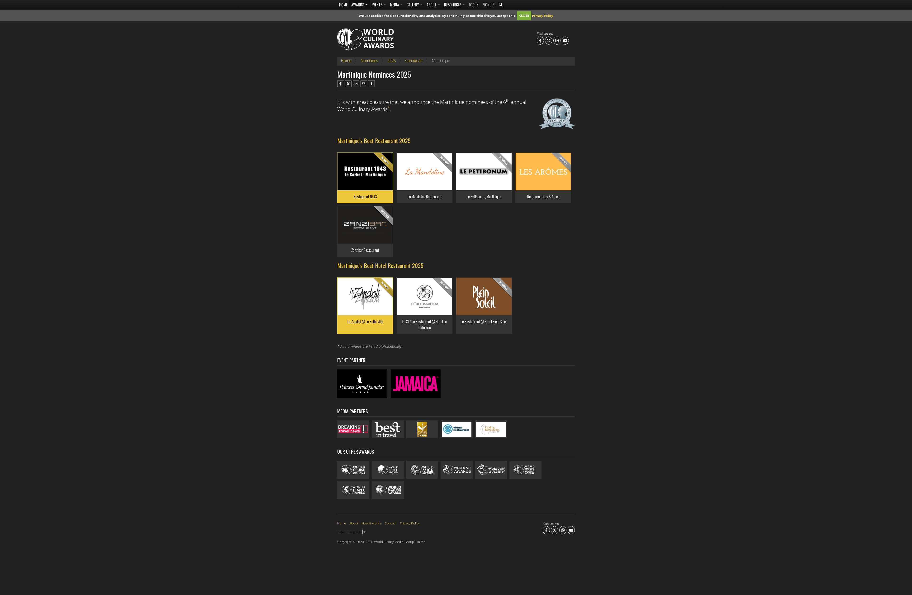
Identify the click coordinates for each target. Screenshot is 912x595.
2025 (391, 60)
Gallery (413, 5)
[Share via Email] (364, 84)
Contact (391, 523)
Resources (453, 5)
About (432, 5)
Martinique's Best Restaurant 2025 (373, 140)
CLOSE (524, 15)
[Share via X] (348, 84)
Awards (358, 5)
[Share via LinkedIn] (356, 84)
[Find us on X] (548, 40)
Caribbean (414, 60)
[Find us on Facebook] (540, 40)
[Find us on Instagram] (556, 40)
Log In (474, 5)
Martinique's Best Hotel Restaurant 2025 (380, 265)
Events (377, 5)
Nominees (369, 60)
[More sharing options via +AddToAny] (371, 84)
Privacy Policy (542, 15)
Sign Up (488, 5)
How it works (371, 523)
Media (395, 5)
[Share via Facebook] (340, 84)
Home (343, 5)
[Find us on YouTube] (565, 40)
